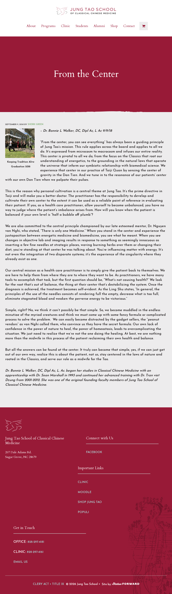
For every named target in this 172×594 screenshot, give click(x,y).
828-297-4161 (35, 552)
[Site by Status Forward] (125, 584)
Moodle (84, 492)
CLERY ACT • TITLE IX (48, 584)
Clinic (83, 482)
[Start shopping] (143, 26)
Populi (83, 512)
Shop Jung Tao (90, 502)
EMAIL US (20, 562)
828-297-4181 (36, 542)
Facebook (94, 452)
